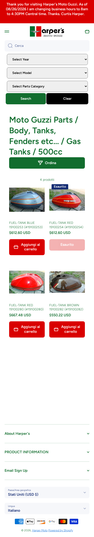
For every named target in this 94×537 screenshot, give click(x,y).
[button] (87, 31)
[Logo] (47, 31)
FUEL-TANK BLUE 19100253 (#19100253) (26, 225)
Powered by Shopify (60, 530)
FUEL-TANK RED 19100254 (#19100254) (66, 225)
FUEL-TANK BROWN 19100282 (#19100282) (66, 307)
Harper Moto (40, 530)
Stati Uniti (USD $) (23, 494)
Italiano (14, 510)
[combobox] (47, 46)
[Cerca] (9, 46)
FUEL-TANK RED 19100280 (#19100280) (26, 307)
